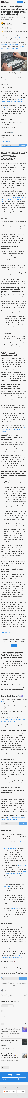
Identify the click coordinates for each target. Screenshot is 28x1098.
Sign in (25, 2)
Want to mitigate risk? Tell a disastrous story (9, 1041)
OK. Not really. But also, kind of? (9, 1031)
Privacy (11, 1087)
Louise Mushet (8, 893)
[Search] (25, 1024)
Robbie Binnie (14, 880)
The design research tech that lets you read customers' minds (10, 1028)
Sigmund (11, 74)
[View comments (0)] (7, 28)
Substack (7, 1095)
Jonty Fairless (21, 865)
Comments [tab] (4, 1006)
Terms (14, 1087)
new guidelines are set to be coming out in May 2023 (13, 429)
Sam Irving (14, 908)
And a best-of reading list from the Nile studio (9, 1058)
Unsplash (17, 74)
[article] (14, 1032)
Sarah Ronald (19, 38)
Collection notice (21, 1087)
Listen (24, 23)
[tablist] (7, 1005)
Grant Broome (10, 21)
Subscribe (19, 2)
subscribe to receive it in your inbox (11, 44)
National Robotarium (10, 848)
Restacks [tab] (11, 1006)
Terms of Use (21, 982)
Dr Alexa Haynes (11, 1033)
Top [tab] (3, 1024)
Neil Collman (5, 702)
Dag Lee (22, 842)
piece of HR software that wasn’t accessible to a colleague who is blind (13, 199)
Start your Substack (10, 1091)
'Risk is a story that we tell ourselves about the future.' (10, 1044)
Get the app (21, 1091)
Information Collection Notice (15, 983)
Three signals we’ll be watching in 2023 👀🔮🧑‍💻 (8, 1054)
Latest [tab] (6, 1024)
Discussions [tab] (12, 1024)
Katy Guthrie (8, 886)
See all (4, 1067)
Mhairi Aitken (13, 882)
